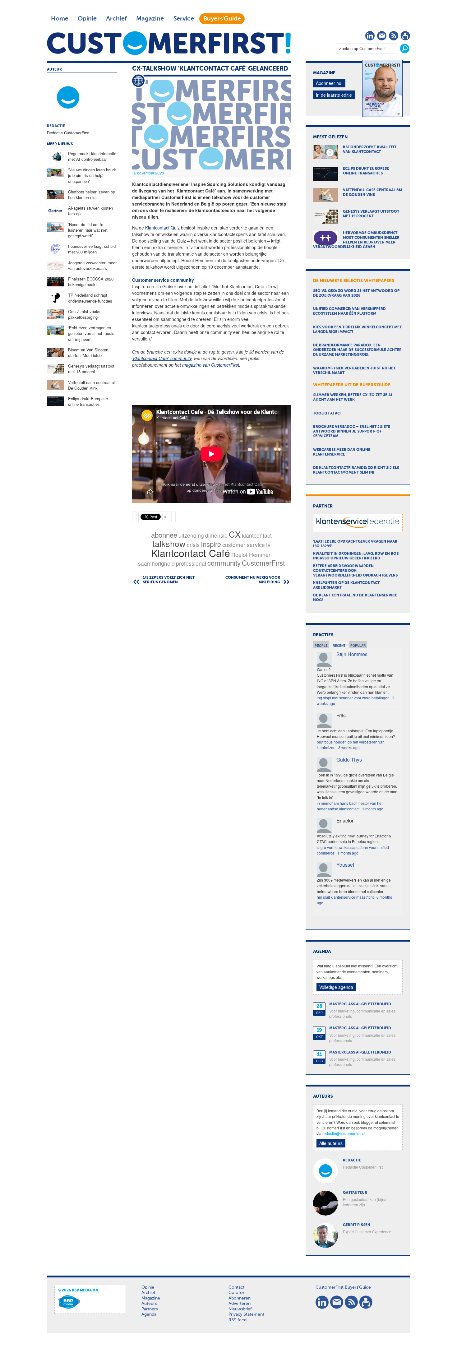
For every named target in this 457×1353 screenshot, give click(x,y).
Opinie (87, 19)
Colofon (236, 1292)
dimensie (216, 535)
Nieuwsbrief (240, 1309)
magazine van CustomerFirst (210, 365)
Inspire (211, 544)
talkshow (169, 543)
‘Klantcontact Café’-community (162, 358)
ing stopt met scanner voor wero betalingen (353, 697)
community (224, 563)
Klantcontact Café (190, 552)
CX (235, 534)
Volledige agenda (336, 987)
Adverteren (239, 1303)
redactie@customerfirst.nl (343, 1133)
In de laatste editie (334, 95)
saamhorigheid (156, 563)
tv (268, 545)
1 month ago (372, 808)
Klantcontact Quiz (162, 228)
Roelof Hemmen (251, 554)
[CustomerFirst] (169, 43)
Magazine (150, 19)
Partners (149, 1309)
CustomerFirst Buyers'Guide (343, 1287)
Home (59, 19)
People (321, 645)
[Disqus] (211, 669)
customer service (243, 545)
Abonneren (239, 1298)
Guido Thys (349, 759)
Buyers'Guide (222, 19)
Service (183, 19)
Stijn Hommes (351, 654)
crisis (193, 545)
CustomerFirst (263, 563)
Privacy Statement (246, 1314)
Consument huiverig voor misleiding (252, 580)
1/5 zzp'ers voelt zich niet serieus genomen (169, 580)
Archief (116, 19)
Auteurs (149, 1303)
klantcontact (257, 535)
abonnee (164, 535)
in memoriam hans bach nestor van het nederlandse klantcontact (349, 805)
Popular (358, 645)
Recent (339, 645)
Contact (236, 1287)
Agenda (148, 1314)
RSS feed (237, 1320)
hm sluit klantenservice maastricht (345, 897)
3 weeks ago (349, 747)
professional (191, 563)
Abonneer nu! (329, 83)
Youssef (345, 864)
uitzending (191, 535)
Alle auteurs (331, 1143)
